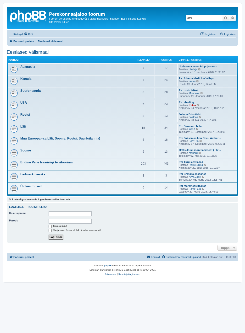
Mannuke (194, 93)
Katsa (192, 105)
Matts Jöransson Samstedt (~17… (200, 150)
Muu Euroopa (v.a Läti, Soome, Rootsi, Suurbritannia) (60, 138)
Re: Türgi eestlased (191, 162)
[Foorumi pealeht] (28, 15)
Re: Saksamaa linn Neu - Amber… (200, 138)
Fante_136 (195, 188)
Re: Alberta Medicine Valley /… (198, 78)
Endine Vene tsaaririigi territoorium (46, 162)
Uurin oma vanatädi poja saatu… (199, 66)
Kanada (25, 79)
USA (23, 102)
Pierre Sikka (196, 164)
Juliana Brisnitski (189, 114)
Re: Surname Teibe (190, 126)
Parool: (13, 220)
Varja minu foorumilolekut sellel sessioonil (76, 230)
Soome (25, 150)
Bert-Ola (194, 141)
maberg (193, 152)
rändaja (193, 69)
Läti (23, 126)
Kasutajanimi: (18, 213)
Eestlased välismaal (28, 52)
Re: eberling (186, 102)
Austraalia (27, 67)
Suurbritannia (30, 90)
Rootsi (25, 114)
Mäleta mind (59, 226)
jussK (192, 129)
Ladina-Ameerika (32, 174)
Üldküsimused (31, 186)
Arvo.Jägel (195, 176)
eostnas (193, 117)
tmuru (192, 81)
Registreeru (37, 206)
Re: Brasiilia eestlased (192, 173)
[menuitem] (28, 34)
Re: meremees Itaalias (192, 185)
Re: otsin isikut (188, 90)
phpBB (108, 265)
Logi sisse (16, 206)
